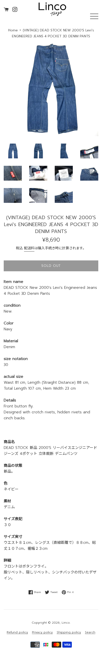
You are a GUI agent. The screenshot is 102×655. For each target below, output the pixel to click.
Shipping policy (69, 632)
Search (90, 632)
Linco (66, 622)
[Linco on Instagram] (14, 9)
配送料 (29, 248)
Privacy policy (42, 632)
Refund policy (17, 632)
